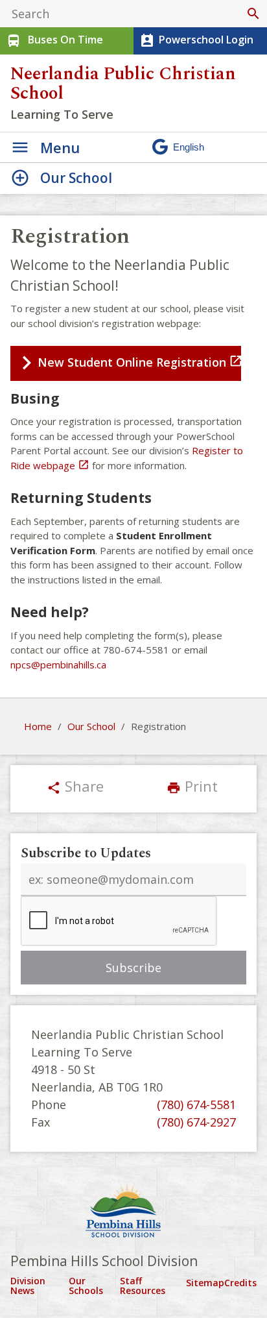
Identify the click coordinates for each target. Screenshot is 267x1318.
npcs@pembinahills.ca (58, 664)
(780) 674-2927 (196, 1122)
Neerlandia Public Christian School (123, 83)
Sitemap (205, 1282)
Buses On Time (54, 40)
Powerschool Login (196, 40)
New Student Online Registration (139, 362)
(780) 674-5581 (196, 1104)
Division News (27, 1286)
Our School (91, 726)
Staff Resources (142, 1286)
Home (38, 726)
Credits (240, 1282)
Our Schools (86, 1286)
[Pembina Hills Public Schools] (133, 1212)
